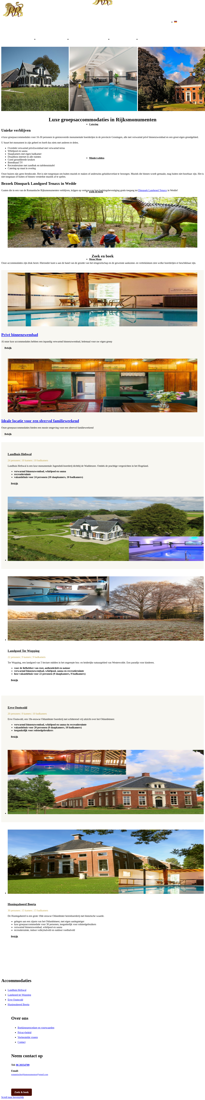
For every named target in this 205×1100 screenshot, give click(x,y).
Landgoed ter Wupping (90, 39)
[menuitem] (105, 124)
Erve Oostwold (125, 39)
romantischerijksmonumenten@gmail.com (29, 1074)
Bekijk (8, 348)
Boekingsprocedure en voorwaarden (36, 1027)
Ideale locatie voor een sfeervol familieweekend (40, 421)
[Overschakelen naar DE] (175, 22)
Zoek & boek (21, 1092)
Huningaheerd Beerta (158, 39)
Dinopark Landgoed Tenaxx (152, 190)
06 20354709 (22, 1065)
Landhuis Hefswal (53, 39)
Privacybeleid (24, 1032)
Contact (21, 1042)
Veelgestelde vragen (28, 1037)
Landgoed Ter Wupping (24, 651)
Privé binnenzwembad (19, 335)
